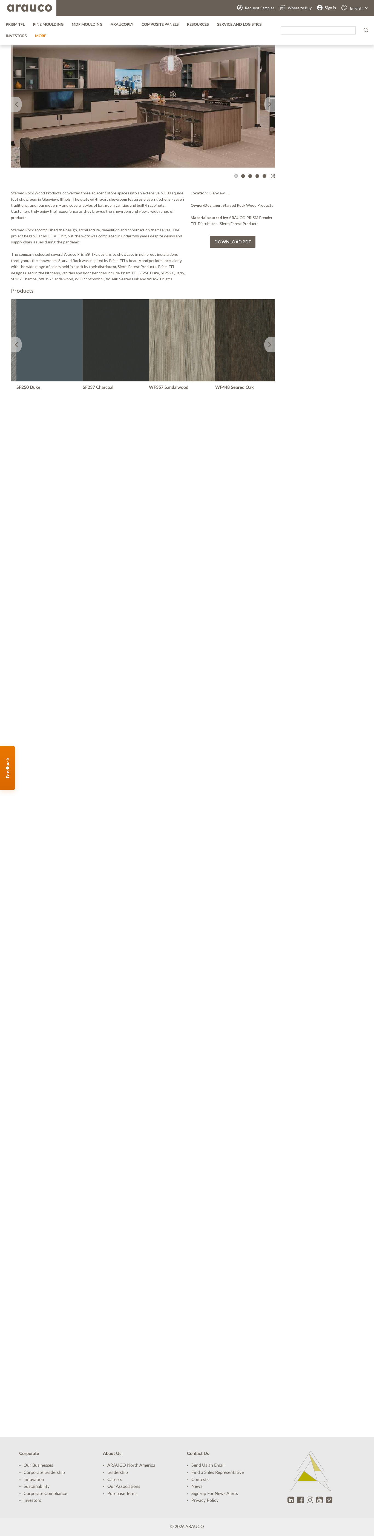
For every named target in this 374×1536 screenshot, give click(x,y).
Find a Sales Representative (217, 1472)
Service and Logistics (239, 25)
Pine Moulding (48, 25)
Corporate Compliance (45, 1493)
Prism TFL (15, 25)
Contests (200, 1479)
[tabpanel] (143, 99)
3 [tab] (251, 176)
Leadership (117, 1472)
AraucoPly (122, 25)
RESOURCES (198, 25)
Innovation (34, 1479)
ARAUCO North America (131, 1465)
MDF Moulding (87, 25)
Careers (114, 1479)
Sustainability (37, 1486)
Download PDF (232, 241)
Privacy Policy (204, 1500)
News (196, 1486)
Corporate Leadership (44, 1472)
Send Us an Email (208, 1465)
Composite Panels (160, 25)
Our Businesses (38, 1465)
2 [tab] (244, 176)
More (40, 36)
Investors (16, 36)
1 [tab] (237, 176)
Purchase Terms (122, 1493)
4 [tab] (258, 176)
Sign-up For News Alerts (214, 1493)
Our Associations (123, 1486)
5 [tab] (265, 176)
